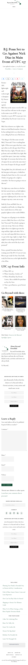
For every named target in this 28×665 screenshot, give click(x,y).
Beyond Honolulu (14, 2)
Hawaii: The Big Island (9, 631)
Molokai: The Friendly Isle (10, 635)
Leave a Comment (18, 69)
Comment (4, 429)
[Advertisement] (14, 29)
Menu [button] (14, 6)
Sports (9, 337)
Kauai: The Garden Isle (9, 627)
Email (3, 465)
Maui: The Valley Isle (8, 623)
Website (3, 475)
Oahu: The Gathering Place (10, 619)
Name (3, 455)
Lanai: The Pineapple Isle (9, 639)
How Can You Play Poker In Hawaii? (13, 598)
